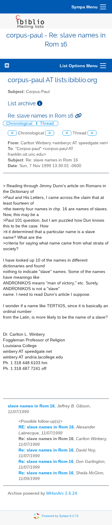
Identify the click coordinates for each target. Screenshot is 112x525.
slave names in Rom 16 (31, 406)
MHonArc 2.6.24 (61, 493)
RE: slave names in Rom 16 (46, 427)
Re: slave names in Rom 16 (46, 450)
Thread (47, 123)
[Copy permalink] (78, 115)
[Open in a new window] (39, 103)
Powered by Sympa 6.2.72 (60, 516)
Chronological (19, 123)
